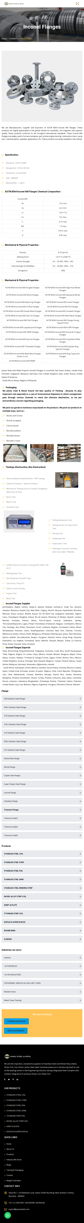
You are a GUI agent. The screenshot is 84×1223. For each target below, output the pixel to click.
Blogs (8, 1165)
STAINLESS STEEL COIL (16, 1095)
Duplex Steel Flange (12, 775)
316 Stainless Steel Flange (14, 716)
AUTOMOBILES (10, 966)
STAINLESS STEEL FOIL (15, 1105)
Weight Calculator (13, 1180)
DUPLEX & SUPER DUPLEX (17, 1131)
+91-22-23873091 (16, 1202)
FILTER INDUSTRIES (12, 974)
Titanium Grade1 (11, 818)
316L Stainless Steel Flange (15, 724)
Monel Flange (9, 767)
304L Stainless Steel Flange (15, 707)
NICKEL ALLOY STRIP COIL (17, 1121)
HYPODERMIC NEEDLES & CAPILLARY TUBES (22, 983)
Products (10, 1154)
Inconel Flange (10, 792)
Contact (9, 1175)
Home (4, 38)
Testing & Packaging (14, 1170)
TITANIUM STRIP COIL (15, 1116)
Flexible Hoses (10, 992)
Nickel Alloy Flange (11, 758)
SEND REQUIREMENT (15, 1031)
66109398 (30, 1202)
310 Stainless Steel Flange (14, 733)
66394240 (40, 1202)
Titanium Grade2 (11, 827)
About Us (10, 1149)
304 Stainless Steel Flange (14, 698)
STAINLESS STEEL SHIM (16, 1110)
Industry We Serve (13, 1159)
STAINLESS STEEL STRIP (16, 1100)
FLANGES (13, 38)
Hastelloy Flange (11, 801)
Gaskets (7, 957)
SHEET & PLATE (12, 1126)
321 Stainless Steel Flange (14, 750)
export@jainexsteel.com (19, 1209)
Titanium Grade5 (11, 835)
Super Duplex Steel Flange (15, 784)
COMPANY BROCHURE (16, 1021)
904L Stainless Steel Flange (15, 741)
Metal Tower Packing (12, 1000)
